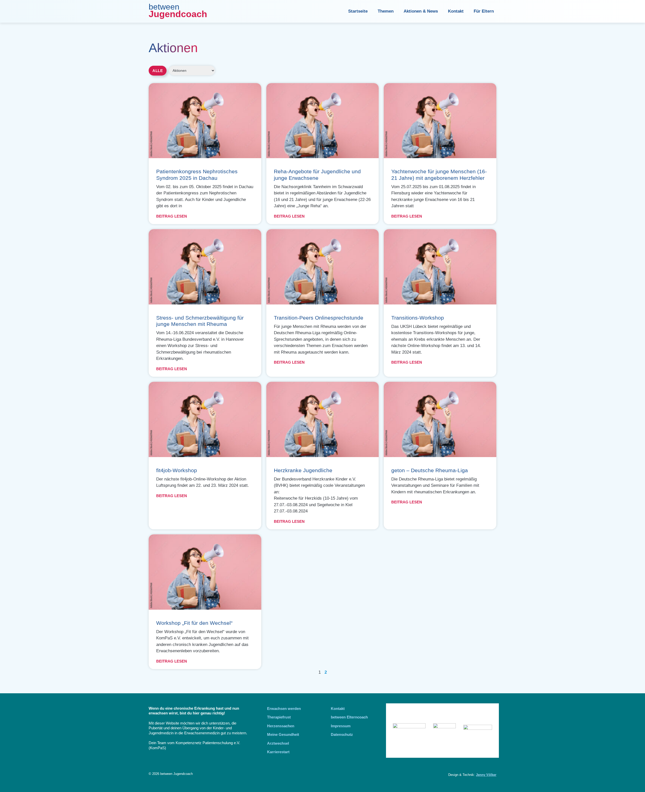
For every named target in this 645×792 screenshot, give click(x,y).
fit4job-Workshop (176, 470)
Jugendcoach (178, 14)
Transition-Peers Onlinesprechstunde (318, 318)
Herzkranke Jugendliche (303, 470)
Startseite (358, 11)
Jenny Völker (486, 775)
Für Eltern (484, 11)
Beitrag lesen (171, 216)
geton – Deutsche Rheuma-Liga (429, 470)
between (164, 6)
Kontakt (456, 11)
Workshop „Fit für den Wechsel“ (194, 623)
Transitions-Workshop (417, 318)
